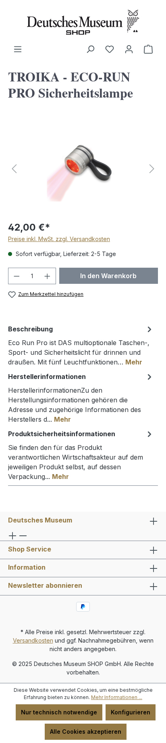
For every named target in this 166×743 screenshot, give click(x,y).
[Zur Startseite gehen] (83, 22)
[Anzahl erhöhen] (47, 276)
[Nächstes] (152, 169)
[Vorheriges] (14, 169)
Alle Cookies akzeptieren (85, 731)
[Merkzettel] (109, 49)
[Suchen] (90, 49)
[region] (83, 168)
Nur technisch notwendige (59, 712)
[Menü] (17, 49)
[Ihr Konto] (129, 49)
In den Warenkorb (108, 276)
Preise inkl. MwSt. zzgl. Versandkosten (59, 238)
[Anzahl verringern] (16, 276)
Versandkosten (33, 640)
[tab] (81, 345)
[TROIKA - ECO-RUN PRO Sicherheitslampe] (82, 168)
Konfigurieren (130, 712)
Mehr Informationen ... (116, 697)
